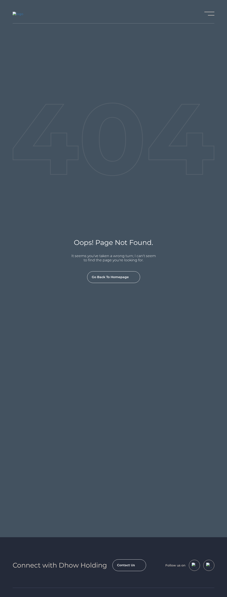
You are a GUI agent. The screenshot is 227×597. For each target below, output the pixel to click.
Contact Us (126, 565)
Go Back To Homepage (110, 277)
